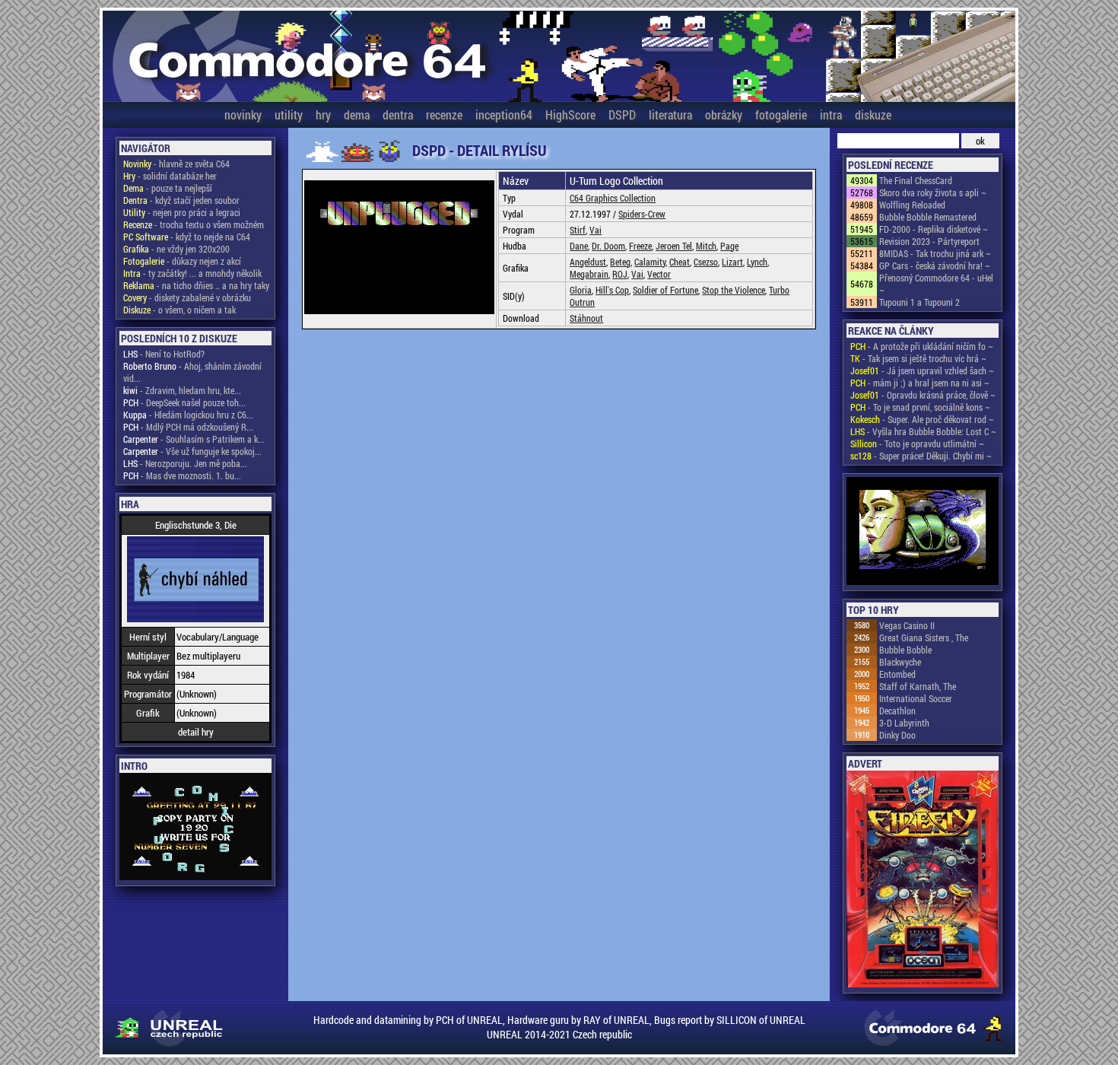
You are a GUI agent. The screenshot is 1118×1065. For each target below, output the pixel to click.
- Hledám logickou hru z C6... (188, 415)
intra (831, 114)
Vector (659, 274)
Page (729, 246)
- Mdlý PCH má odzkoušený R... (188, 427)
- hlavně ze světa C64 (176, 163)
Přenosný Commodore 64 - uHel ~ (936, 284)
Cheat (679, 262)
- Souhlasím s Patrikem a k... (194, 439)
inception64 (503, 114)
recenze (444, 114)
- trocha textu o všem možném (193, 224)
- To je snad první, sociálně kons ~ (920, 407)
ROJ (619, 274)
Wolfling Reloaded (912, 205)
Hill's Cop (612, 290)
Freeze (640, 246)
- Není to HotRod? (164, 354)
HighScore (570, 114)
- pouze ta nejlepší (167, 188)
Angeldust (588, 262)
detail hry (196, 732)
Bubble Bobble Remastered (928, 217)
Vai (595, 230)
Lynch (757, 262)
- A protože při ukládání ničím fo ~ (921, 346)
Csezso (706, 262)
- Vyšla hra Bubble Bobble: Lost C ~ (923, 431)
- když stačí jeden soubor (181, 200)
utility (289, 114)
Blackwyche (900, 662)
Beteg (620, 262)
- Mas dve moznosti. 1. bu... (182, 475)
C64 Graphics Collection (613, 198)
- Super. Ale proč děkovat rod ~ (922, 419)
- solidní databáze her (170, 176)
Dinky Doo (897, 735)
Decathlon (897, 710)
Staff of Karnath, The (917, 686)
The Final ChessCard (915, 180)
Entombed (897, 674)
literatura (670, 114)
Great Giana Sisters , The (923, 637)
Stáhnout (586, 318)
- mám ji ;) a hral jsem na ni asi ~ (919, 383)
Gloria (581, 290)
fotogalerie (781, 114)
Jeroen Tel (674, 246)
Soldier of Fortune (665, 290)
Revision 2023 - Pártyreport (929, 241)
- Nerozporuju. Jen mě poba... (185, 463)
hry (323, 114)
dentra (398, 114)
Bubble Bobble (905, 650)
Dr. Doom (608, 246)
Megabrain (589, 274)
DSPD (622, 114)
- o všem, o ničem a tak (179, 310)
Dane (579, 246)
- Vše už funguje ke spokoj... (192, 451)
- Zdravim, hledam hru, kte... (182, 390)
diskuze (873, 114)
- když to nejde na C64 (186, 236)
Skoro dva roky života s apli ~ (932, 192)
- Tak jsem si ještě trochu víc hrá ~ (918, 358)
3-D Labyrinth (904, 723)
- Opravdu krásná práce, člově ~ (923, 395)
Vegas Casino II (907, 625)
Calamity (649, 262)
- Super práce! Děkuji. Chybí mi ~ (921, 456)
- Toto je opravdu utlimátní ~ (917, 443)
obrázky (723, 114)
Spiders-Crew (641, 214)
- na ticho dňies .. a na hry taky (196, 285)
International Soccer (915, 698)
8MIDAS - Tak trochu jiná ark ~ (935, 253)
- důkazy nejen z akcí (182, 261)
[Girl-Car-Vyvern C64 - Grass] (922, 532)
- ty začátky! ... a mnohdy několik (192, 273)
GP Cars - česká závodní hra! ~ (934, 265)
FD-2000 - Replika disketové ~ (933, 229)
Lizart (732, 262)
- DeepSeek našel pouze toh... (184, 402)
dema (357, 114)
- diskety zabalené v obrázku (187, 297)
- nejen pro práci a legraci (181, 212)
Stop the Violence (733, 290)
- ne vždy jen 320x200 (176, 249)
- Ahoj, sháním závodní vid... (192, 372)
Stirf (578, 230)
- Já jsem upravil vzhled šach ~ (922, 370)
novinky (243, 114)
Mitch (706, 246)
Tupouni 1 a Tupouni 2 (919, 302)
